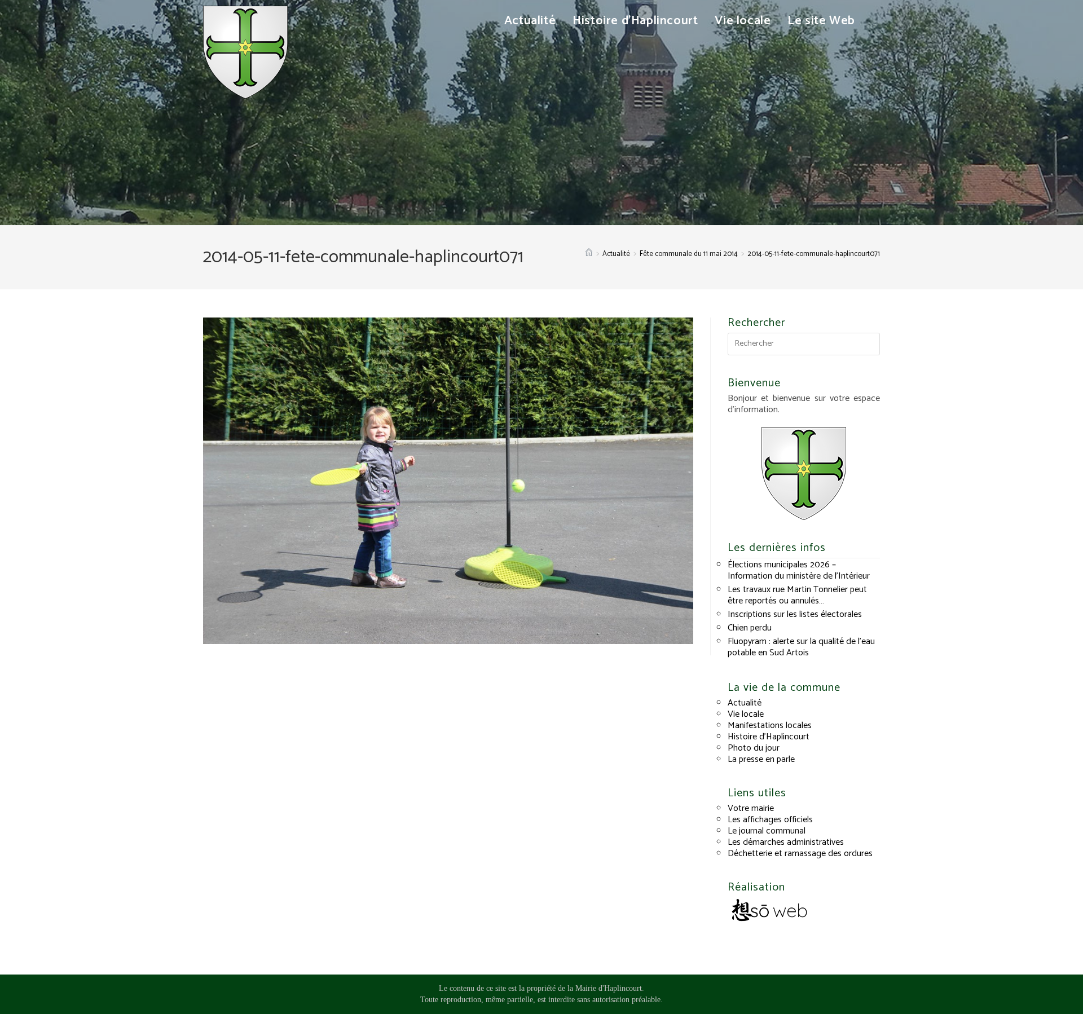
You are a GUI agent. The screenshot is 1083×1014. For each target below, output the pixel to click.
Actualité (744, 703)
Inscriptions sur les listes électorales (795, 614)
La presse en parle (761, 759)
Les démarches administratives (786, 842)
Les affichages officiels (770, 819)
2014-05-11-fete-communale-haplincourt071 (813, 254)
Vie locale (746, 714)
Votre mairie (751, 808)
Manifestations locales (770, 725)
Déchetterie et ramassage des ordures (800, 853)
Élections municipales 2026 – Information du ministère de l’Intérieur (799, 570)
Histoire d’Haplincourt (768, 736)
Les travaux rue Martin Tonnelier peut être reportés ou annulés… (797, 595)
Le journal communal (766, 831)
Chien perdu (750, 628)
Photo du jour (754, 748)
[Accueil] (589, 254)
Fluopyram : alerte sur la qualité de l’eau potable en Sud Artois (801, 647)
